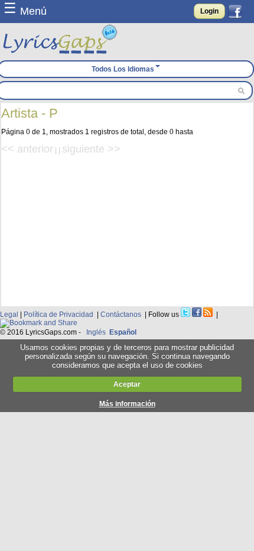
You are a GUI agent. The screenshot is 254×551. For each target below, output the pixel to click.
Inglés (96, 332)
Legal (9, 314)
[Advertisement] (127, 229)
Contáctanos (120, 314)
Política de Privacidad (58, 314)
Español (122, 332)
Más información (127, 404)
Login (209, 11)
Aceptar (127, 384)
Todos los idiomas (123, 69)
